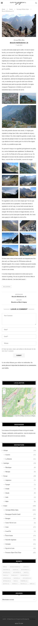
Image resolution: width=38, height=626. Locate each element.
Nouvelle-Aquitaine (20, 539)
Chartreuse (7, 578)
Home (3, 9)
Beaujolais (6, 572)
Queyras (6, 583)
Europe (19, 476)
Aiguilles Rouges (15, 566)
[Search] (36, 3)
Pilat (16, 580)
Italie (20, 497)
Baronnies (6, 569)
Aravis (26, 566)
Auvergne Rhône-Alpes (23, 9)
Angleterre (20, 480)
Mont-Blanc (7, 580)
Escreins (17, 578)
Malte (20, 501)
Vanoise (14, 583)
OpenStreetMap (19, 416)
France (11, 9)
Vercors (23, 583)
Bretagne (20, 518)
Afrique (19, 450)
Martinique (20, 467)
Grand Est (20, 531)
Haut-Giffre (27, 578)
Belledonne (6, 286)
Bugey (26, 572)
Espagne (20, 484)
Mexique (20, 471)
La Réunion (20, 459)
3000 (5, 566)
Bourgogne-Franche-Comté (20, 514)
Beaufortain (25, 569)
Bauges (15, 569)
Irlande (20, 488)
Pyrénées (24, 580)
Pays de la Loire (20, 548)
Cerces (5, 575)
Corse (20, 527)
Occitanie (20, 544)
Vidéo (32, 583)
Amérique (19, 463)
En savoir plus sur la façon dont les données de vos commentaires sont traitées (19, 365)
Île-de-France (20, 535)
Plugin (33, 416)
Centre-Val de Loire (20, 523)
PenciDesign (32, 619)
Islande (20, 493)
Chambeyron (24, 575)
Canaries (20, 454)
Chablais (14, 575)
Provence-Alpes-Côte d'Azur (20, 552)
